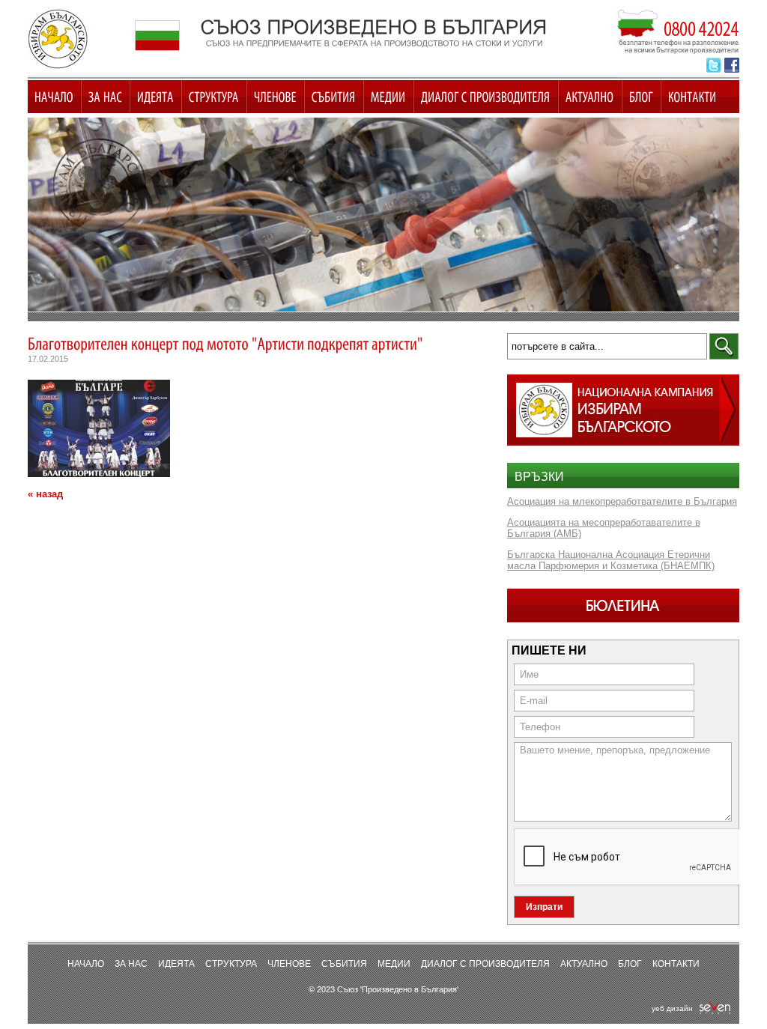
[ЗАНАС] (105, 96)
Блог (630, 964)
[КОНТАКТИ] (692, 96)
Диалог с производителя (485, 964)
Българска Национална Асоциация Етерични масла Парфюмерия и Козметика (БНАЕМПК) (611, 560)
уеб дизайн (674, 1008)
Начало (85, 964)
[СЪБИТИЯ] (334, 96)
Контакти (676, 964)
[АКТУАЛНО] (590, 96)
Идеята (176, 964)
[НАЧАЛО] (54, 96)
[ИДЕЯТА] (155, 96)
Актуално (583, 964)
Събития (344, 964)
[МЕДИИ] (388, 96)
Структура (231, 964)
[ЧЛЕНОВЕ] (275, 96)
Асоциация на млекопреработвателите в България (622, 501)
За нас (131, 964)
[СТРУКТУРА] (214, 96)
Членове (289, 964)
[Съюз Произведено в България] (383, 215)
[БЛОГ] (641, 96)
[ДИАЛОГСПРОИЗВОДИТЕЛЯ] (485, 96)
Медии (394, 964)
